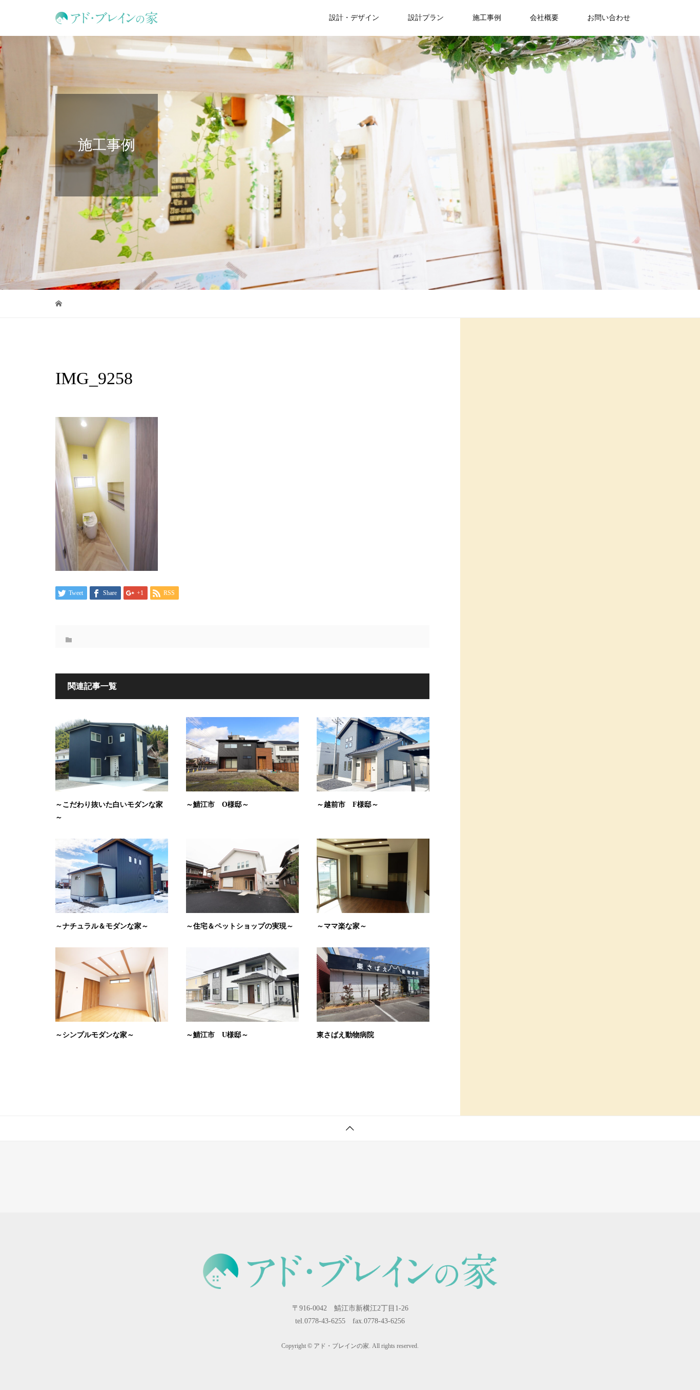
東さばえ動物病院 (345, 1035)
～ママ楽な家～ (342, 926)
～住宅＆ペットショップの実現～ (240, 926)
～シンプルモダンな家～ (94, 1035)
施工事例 (486, 18)
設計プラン (426, 18)
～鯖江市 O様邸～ (217, 804)
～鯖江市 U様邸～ (217, 1035)
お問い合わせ (608, 18)
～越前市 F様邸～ (348, 804)
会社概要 (544, 18)
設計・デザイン (354, 18)
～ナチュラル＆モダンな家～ (102, 926)
